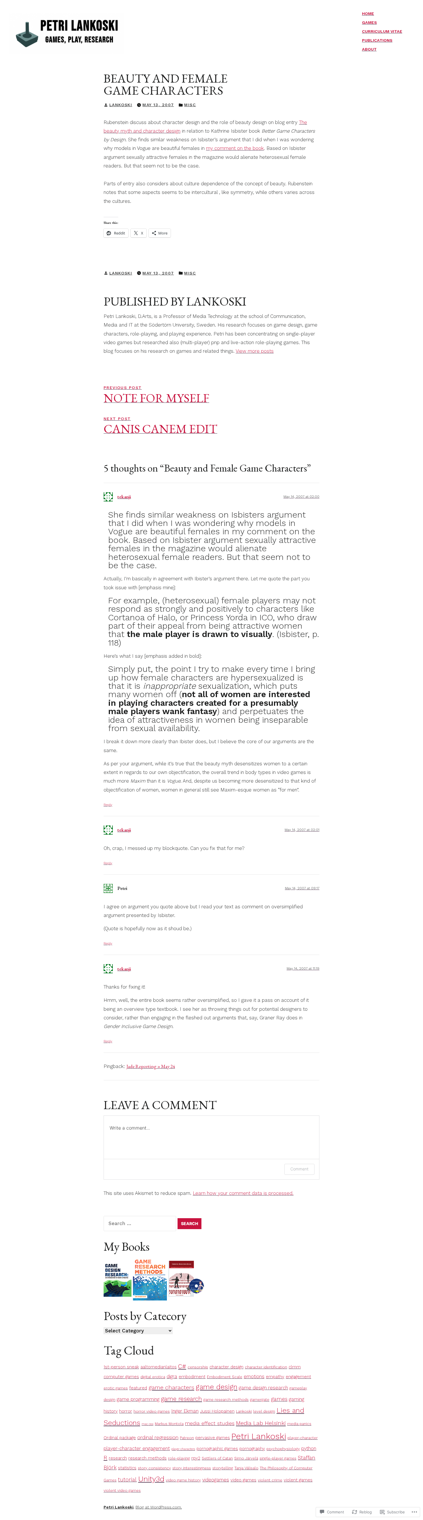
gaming (296, 1399)
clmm (295, 1367)
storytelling (222, 1468)
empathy (275, 1376)
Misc (190, 104)
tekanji (124, 496)
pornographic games (217, 1448)
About (369, 49)
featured (138, 1388)
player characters (183, 1449)
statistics (127, 1468)
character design (226, 1367)
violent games (298, 1480)
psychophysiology (283, 1449)
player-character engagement (137, 1448)
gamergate (259, 1399)
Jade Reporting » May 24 (150, 1066)
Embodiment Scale (224, 1377)
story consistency (154, 1468)
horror (125, 1411)
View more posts (255, 351)
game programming (138, 1399)
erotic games (116, 1388)
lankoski (120, 104)
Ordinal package (120, 1437)
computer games (121, 1376)
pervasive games (212, 1437)
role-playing (179, 1458)
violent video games (122, 1490)
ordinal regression (157, 1437)
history (111, 1411)
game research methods (226, 1399)
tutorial (127, 1480)
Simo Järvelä (246, 1458)
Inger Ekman (185, 1411)
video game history (183, 1480)
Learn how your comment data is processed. (243, 1193)
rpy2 (195, 1458)
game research (181, 1398)
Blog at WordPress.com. (159, 1507)
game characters (171, 1387)
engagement (298, 1376)
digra (172, 1376)
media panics (299, 1424)
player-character (302, 1438)
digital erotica (152, 1377)
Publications (377, 40)
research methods (147, 1458)
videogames (215, 1480)
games (279, 1399)
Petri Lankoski (258, 1436)
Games (369, 22)
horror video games (152, 1411)
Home (368, 13)
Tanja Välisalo (246, 1468)
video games (243, 1480)
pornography (252, 1448)
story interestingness (191, 1468)
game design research (263, 1388)
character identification (266, 1367)
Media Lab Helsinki (261, 1423)
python (308, 1448)
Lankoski (244, 1411)
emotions (254, 1376)
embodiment (192, 1376)
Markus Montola (169, 1424)
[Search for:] (141, 1223)
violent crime (270, 1480)
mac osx (147, 1424)
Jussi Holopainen (217, 1411)
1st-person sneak (121, 1367)
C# (182, 1366)
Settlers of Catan (217, 1458)
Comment (299, 1168)
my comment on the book (235, 148)
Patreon (187, 1438)
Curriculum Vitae (382, 31)
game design (216, 1387)
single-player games (278, 1458)
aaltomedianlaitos (158, 1367)
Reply (108, 805)
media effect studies (210, 1423)
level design (264, 1411)
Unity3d (151, 1479)
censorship (198, 1367)
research (118, 1458)
